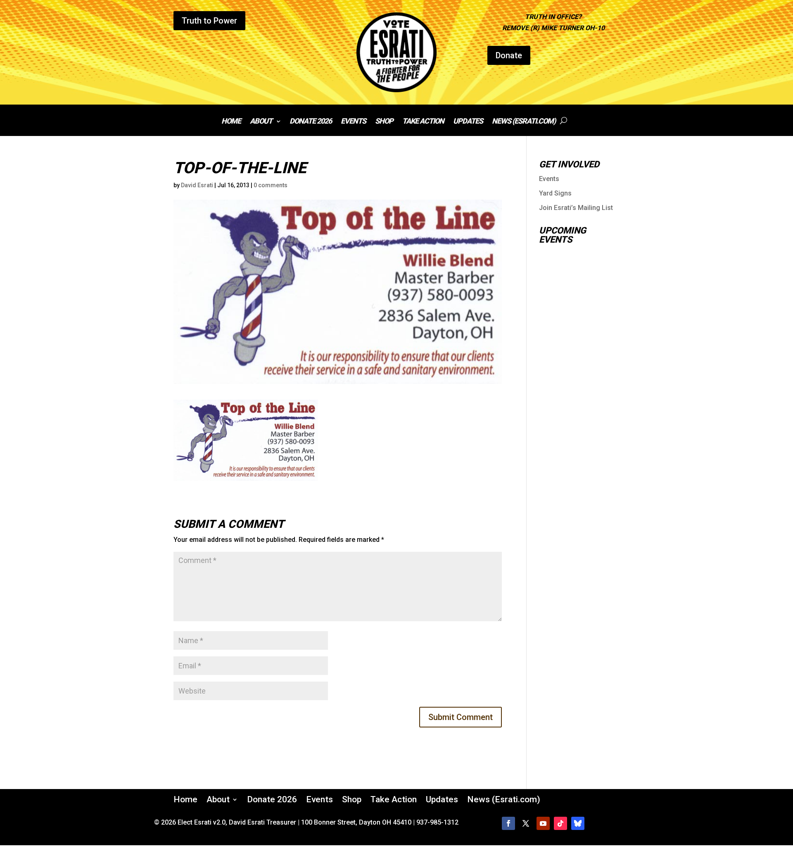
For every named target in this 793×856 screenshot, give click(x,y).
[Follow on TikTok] (560, 823)
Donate (509, 55)
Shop (384, 121)
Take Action (423, 121)
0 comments (270, 185)
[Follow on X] (525, 823)
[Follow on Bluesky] (577, 823)
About (261, 121)
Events (353, 121)
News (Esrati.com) (524, 121)
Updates (468, 121)
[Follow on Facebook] (508, 823)
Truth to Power (209, 21)
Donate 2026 (311, 121)
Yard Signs (555, 193)
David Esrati (197, 185)
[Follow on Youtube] (543, 823)
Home (231, 121)
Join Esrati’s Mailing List (576, 208)
